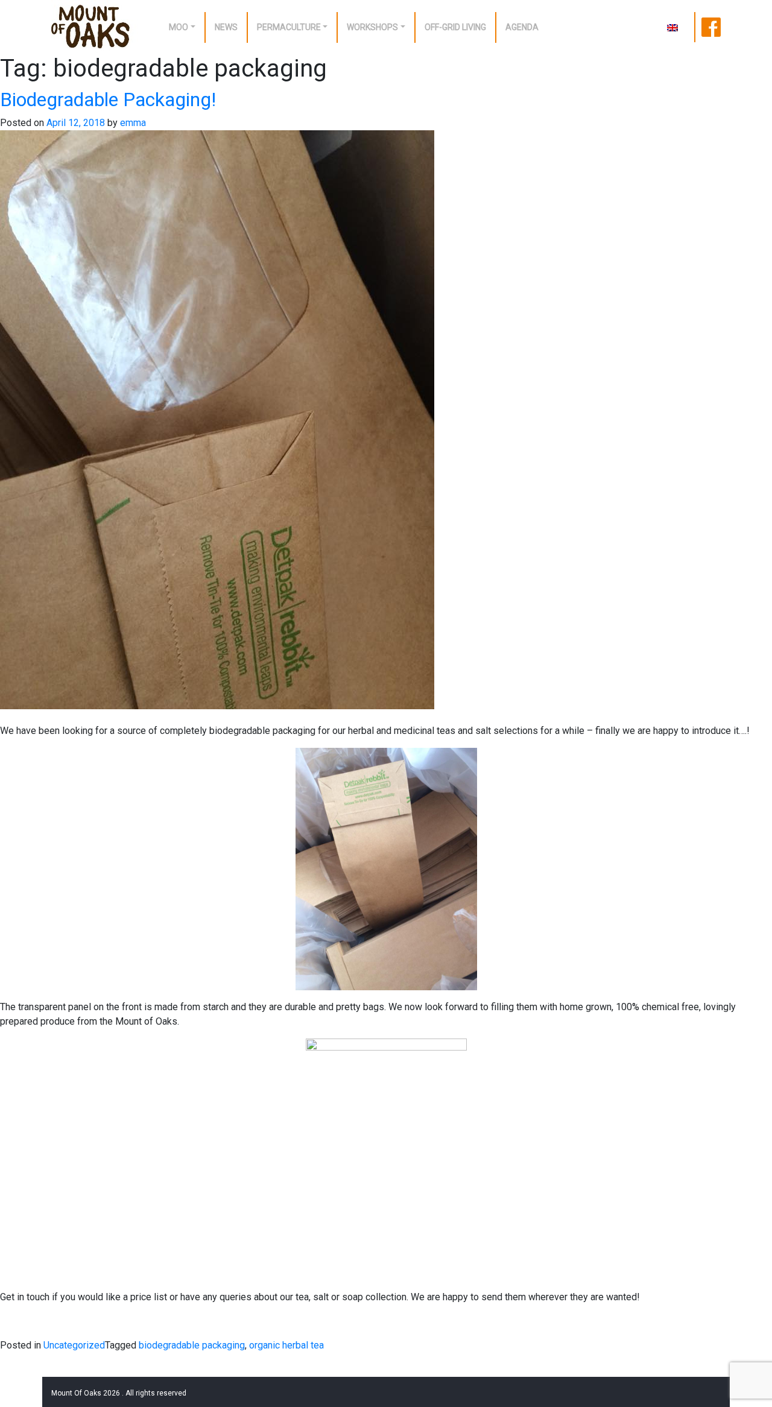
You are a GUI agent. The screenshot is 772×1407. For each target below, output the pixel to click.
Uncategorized (74, 1345)
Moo (178, 27)
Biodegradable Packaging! (108, 99)
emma (133, 122)
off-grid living (455, 27)
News (226, 27)
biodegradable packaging (192, 1345)
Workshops (372, 27)
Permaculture (289, 27)
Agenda (522, 27)
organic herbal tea (286, 1345)
